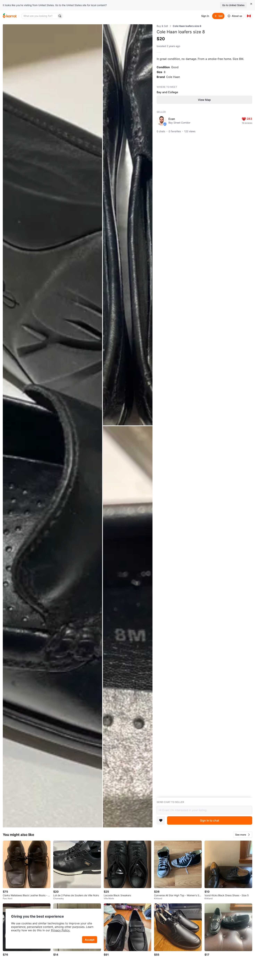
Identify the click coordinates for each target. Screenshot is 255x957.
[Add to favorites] (161, 820)
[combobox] (39, 16)
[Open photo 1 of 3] (52, 425)
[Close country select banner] (251, 3)
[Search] (59, 16)
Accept (89, 939)
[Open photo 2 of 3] (127, 224)
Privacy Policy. (60, 930)
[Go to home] (10, 16)
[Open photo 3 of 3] (127, 626)
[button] (242, 835)
